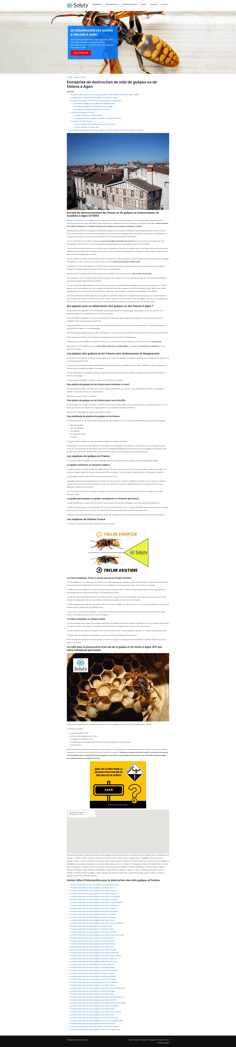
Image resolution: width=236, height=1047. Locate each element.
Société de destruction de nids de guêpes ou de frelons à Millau (93, 967)
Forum (166, 1040)
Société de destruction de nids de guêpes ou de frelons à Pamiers (94, 932)
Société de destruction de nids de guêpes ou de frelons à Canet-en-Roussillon (98, 988)
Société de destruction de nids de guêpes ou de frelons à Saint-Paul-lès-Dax (97, 935)
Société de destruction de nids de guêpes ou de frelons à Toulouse (94, 899)
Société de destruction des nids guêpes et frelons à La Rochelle (93, 991)
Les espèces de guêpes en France (82, 112)
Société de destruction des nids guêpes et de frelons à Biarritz (92, 964)
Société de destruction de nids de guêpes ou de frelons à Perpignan (94, 982)
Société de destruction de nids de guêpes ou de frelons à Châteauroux (95, 1029)
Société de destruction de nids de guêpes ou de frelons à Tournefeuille (95, 896)
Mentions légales (163, 1043)
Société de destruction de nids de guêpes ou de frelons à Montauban (95, 885)
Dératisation (97, 4)
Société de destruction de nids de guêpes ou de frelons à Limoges (94, 961)
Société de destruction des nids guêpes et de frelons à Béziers (92, 973)
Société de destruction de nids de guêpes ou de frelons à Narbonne (94, 970)
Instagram (151, 1040)
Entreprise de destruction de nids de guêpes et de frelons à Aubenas (95, 1026)
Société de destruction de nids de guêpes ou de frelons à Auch (93, 888)
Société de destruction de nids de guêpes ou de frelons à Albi (92, 920)
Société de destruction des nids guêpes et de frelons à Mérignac (93, 917)
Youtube (136, 1040)
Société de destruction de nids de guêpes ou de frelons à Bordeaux (94, 911)
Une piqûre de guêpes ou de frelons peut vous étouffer (93, 106)
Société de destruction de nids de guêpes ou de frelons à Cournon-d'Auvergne (98, 1003)
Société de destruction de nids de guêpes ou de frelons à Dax (92, 938)
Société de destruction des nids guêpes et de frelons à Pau (91, 926)
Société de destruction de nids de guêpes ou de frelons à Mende (93, 976)
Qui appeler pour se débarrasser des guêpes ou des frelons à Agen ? (94, 97)
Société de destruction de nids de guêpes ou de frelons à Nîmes (93, 1023)
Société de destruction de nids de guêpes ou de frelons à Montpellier (95, 1006)
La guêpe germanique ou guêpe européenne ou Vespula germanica (97, 118)
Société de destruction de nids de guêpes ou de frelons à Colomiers (94, 894)
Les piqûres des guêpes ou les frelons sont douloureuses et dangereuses (96, 100)
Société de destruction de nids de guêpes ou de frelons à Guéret (93, 979)
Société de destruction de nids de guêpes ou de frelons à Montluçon (94, 1018)
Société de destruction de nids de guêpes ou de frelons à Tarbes (93, 908)
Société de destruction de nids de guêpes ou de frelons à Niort (93, 985)
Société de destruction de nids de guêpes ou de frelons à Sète (92, 994)
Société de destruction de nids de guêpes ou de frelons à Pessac (93, 914)
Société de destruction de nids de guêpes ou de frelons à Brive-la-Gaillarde (97, 923)
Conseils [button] (153, 4)
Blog (130, 1040)
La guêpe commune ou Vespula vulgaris (88, 115)
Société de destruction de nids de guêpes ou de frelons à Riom (93, 1009)
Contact (164, 4)
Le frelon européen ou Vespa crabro (86, 127)
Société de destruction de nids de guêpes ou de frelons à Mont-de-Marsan (97, 902)
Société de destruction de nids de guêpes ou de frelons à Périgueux (94, 905)
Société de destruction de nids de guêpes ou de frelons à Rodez (93, 944)
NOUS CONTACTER (80, 53)
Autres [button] (143, 4)
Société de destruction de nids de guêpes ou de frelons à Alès (92, 1015)
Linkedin (160, 1040)
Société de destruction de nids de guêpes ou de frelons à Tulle (92, 941)
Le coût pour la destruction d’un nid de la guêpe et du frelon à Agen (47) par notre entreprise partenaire (107, 130)
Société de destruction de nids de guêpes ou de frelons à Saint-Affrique (96, 956)
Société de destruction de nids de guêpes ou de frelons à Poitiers (93, 1000)
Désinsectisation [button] (111, 4)
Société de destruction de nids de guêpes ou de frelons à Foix (92, 947)
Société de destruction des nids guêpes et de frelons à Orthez (92, 929)
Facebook (143, 1040)
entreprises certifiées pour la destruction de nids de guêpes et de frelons (116, 342)
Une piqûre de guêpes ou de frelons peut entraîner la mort (94, 103)
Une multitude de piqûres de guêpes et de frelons (91, 109)
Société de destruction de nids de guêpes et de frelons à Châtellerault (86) (97, 1021)
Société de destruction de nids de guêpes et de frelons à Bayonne (94, 958)
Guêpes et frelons (80, 77)
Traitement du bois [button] (129, 4)
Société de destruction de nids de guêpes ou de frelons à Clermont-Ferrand (97, 997)
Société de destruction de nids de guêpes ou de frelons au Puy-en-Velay (96, 1012)
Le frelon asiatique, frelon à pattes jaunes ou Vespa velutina (95, 124)
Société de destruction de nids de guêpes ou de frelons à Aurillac (93, 950)
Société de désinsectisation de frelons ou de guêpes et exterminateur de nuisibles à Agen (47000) (105, 95)
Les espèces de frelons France (81, 121)
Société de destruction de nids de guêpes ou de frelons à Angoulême (95, 953)
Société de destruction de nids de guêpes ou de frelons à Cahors (93, 891)
